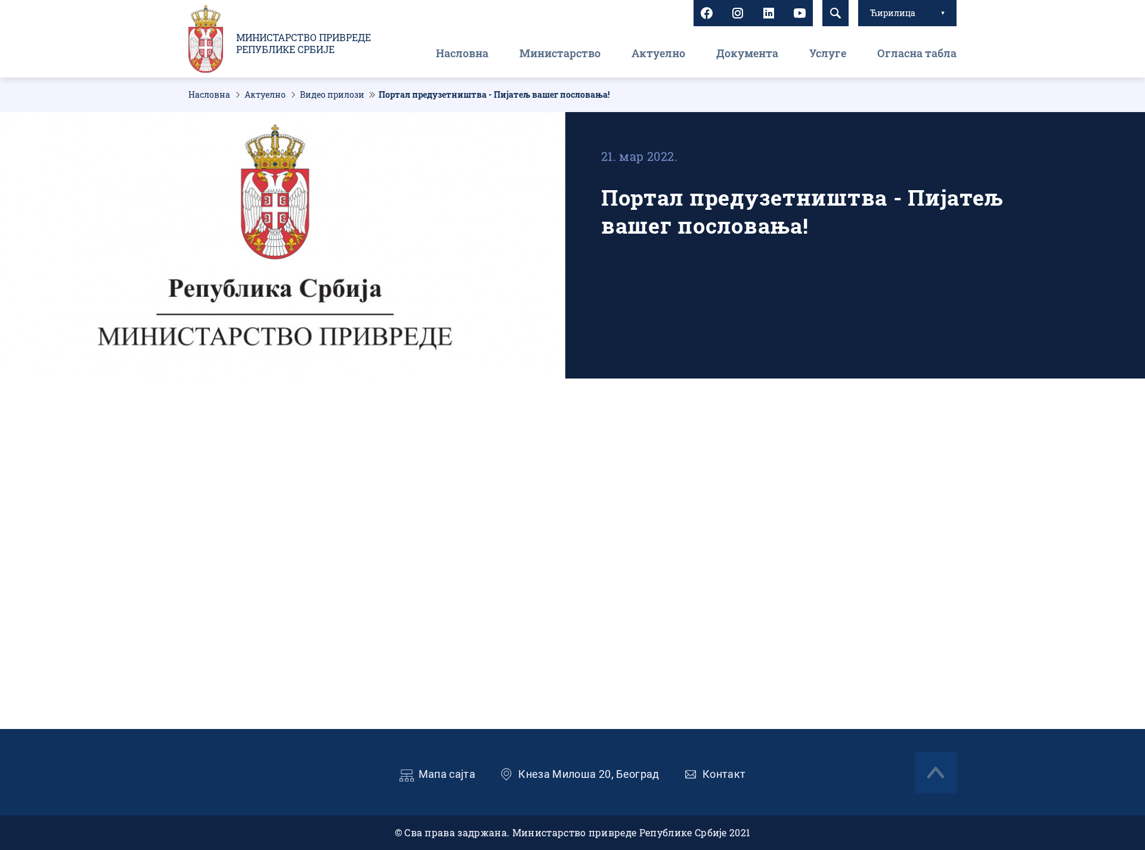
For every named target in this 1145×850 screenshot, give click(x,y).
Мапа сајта (447, 774)
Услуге (827, 53)
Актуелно (658, 53)
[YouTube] (800, 13)
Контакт (724, 774)
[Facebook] (707, 13)
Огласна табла (917, 53)
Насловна (462, 53)
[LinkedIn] (769, 13)
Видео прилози (332, 94)
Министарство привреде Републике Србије (303, 43)
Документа (747, 53)
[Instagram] (738, 13)
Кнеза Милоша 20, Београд (589, 774)
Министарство (560, 53)
